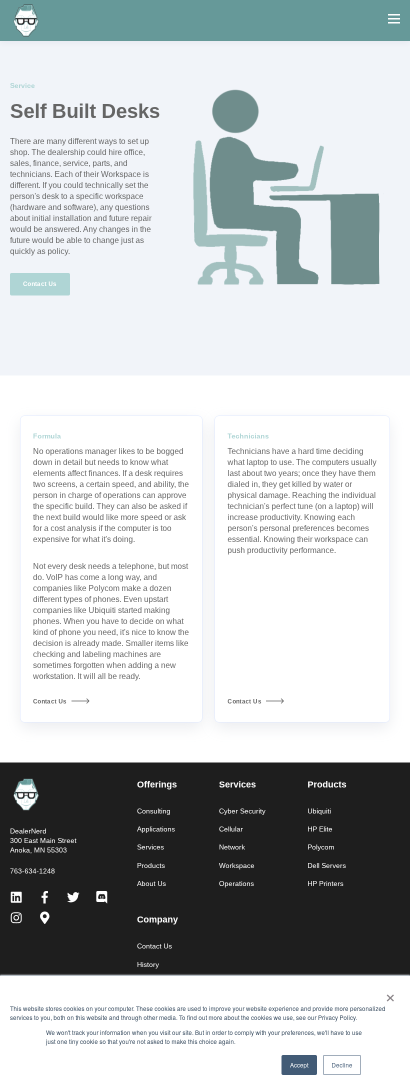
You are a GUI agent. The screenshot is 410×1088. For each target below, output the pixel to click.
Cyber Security (242, 811)
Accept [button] (299, 1064)
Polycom (321, 847)
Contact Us (154, 946)
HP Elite (320, 829)
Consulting (153, 811)
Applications (156, 829)
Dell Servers (327, 866)
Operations (236, 884)
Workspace (236, 866)
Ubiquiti (319, 811)
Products (151, 866)
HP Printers (326, 884)
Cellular (231, 829)
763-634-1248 (32, 871)
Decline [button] (342, 1064)
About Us (151, 884)
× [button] (390, 994)
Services (150, 847)
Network (232, 847)
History (148, 964)
